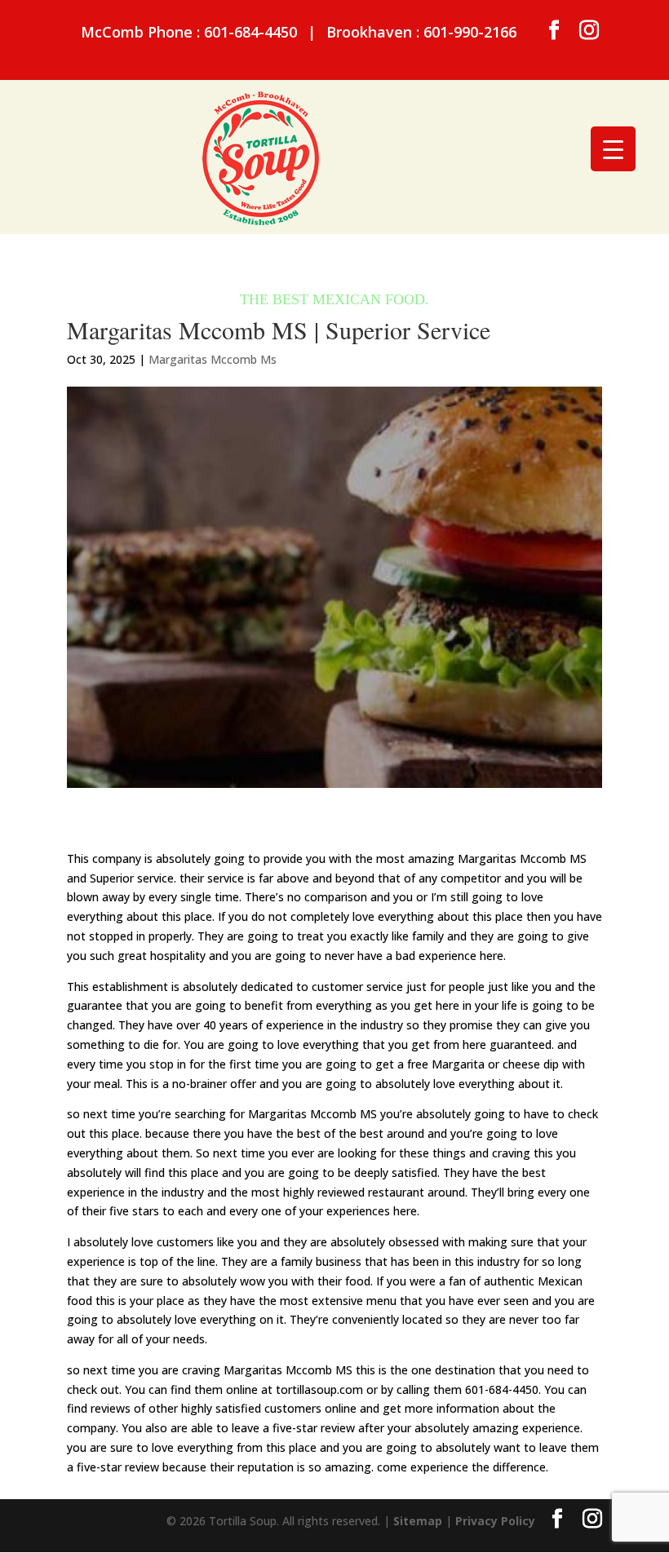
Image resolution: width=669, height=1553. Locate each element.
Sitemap (417, 1521)
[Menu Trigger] (613, 148)
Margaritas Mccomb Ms (212, 359)
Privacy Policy (495, 1521)
